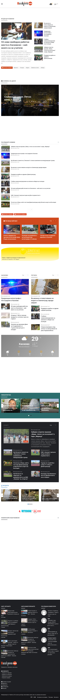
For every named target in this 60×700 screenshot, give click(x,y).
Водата (27, 67)
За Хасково (5, 686)
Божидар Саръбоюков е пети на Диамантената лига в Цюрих (48, 475)
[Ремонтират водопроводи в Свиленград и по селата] (50, 495)
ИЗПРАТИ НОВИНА (21, 214)
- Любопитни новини (6, 676)
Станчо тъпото (52, 638)
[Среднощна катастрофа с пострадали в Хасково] (38, 33)
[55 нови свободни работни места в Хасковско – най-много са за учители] (16, 31)
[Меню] (2, 4)
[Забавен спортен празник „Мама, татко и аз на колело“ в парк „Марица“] (38, 49)
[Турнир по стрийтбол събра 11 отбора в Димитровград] (35, 463)
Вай (49, 618)
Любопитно (6, 395)
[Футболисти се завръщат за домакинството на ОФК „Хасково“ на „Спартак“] (8, 474)
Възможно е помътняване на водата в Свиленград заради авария (28, 167)
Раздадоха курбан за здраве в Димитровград (23, 174)
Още (51, 220)
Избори (42, 67)
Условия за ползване (42, 697)
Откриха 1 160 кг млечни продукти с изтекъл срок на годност (19, 317)
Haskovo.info (12, 694)
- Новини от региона (6, 674)
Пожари (22, 67)
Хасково (4, 275)
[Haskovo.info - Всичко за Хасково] (24, 4)
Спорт (6, 425)
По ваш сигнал (11, 221)
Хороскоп (5, 685)
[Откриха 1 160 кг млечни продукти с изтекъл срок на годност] (5, 315)
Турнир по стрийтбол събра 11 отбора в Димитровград (47, 464)
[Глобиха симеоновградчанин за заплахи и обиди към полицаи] (38, 41)
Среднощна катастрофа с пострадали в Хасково (24, 153)
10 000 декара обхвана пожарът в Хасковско (32, 630)
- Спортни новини (5, 677)
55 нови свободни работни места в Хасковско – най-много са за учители (15, 45)
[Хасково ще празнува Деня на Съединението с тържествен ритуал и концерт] (5, 324)
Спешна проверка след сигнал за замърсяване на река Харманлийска (49, 328)
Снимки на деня (6, 681)
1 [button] (28, 415)
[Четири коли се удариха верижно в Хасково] (48, 229)
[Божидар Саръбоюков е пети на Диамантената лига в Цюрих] (35, 474)
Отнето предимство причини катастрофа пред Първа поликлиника (12, 237)
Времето (16, 67)
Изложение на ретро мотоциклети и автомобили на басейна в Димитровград (30, 410)
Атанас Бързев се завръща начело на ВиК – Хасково (32, 612)
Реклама (51, 697)
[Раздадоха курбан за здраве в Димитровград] (38, 57)
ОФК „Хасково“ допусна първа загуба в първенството (25, 195)
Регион (34, 275)
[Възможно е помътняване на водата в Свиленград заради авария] (38, 25)
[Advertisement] (30, 369)
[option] (30, 100)
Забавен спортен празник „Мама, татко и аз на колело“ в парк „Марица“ (30, 146)
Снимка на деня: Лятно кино (17, 98)
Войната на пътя (35, 67)
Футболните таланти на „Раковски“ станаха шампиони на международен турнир (33, 160)
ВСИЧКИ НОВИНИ (7, 67)
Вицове (4, 688)
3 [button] (31, 415)
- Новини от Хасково (6, 672)
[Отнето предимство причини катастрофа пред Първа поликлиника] (12, 229)
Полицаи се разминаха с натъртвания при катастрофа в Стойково (29, 237)
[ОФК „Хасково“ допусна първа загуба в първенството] (5, 197)
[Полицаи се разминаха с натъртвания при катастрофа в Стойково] (30, 229)
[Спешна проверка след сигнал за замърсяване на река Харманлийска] (35, 327)
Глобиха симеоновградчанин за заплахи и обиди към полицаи (27, 181)
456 (49, 647)
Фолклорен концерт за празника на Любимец (49, 408)
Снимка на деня (9, 81)
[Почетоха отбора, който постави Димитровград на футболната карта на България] (5, 204)
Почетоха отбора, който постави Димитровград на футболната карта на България (33, 202)
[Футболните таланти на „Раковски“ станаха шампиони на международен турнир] (5, 163)
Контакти (56, 697)
